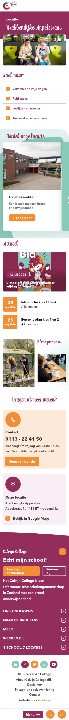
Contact (34, 694)
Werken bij (14, 638)
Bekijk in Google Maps (31, 518)
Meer (8, 629)
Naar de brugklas (20, 620)
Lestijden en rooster (26, 108)
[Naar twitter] (34, 664)
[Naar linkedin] (15, 664)
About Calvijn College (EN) (34, 680)
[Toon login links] (62, 714)
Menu (30, 714)
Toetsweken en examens (30, 118)
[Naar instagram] (44, 664)
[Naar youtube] (54, 664)
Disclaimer (34, 685)
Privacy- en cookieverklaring (34, 689)
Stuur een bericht (22, 461)
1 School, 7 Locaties (23, 647)
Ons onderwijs (18, 611)
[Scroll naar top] (62, 551)
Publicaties (20, 98)
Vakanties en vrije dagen (30, 89)
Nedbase (44, 700)
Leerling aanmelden (15, 571)
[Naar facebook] (25, 664)
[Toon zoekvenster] (50, 714)
